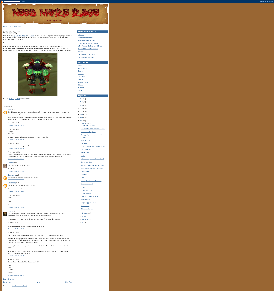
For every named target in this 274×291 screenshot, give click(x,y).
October (84, 216)
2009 (81, 114)
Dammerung (12, 175)
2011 (81, 108)
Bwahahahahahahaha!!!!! (85, 37)
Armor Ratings (85, 199)
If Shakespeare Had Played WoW (88, 43)
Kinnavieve (81, 76)
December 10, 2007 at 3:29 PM (16, 191)
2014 (81, 102)
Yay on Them (85, 206)
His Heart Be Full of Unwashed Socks (93, 129)
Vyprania (80, 90)
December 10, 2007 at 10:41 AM (16, 125)
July (83, 222)
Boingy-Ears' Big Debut (88, 132)
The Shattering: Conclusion (86, 54)
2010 (81, 111)
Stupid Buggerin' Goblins (88, 203)
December (85, 123)
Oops (82, 178)
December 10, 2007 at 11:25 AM (16, 139)
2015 (81, 99)
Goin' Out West (86, 140)
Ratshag (10, 211)
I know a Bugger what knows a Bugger (93, 146)
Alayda (80, 65)
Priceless (80, 51)
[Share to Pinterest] (29, 98)
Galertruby (81, 74)
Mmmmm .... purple (87, 184)
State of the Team (15, 26)
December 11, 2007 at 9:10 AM (16, 228)
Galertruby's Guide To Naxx (86, 40)
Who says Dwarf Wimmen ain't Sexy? (92, 165)
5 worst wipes (85, 171)
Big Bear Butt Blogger (20, 36)
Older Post (68, 282)
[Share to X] (25, 98)
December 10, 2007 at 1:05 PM (16, 171)
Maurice (80, 79)
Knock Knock (85, 153)
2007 (81, 121)
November (85, 213)
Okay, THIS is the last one (89, 196)
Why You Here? (86, 149)
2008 (81, 117)
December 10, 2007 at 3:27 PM (16, 179)
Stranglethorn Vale (86, 190)
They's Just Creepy (87, 162)
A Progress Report (86, 209)
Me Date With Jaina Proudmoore (88, 49)
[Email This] (21, 98)
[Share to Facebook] (27, 98)
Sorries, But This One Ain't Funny (91, 181)
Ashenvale (81, 35)
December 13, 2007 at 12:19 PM (16, 275)
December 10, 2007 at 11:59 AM (16, 148)
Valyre (10, 109)
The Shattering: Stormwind (86, 57)
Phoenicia (81, 88)
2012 (81, 105)
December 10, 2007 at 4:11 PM (16, 207)
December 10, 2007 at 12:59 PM (16, 159)
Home (5, 26)
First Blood (84, 143)
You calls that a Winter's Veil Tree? (92, 168)
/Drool (83, 187)
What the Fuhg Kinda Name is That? (92, 159)
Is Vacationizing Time (88, 125)
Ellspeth (80, 71)
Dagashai (11, 162)
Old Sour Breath (83, 82)
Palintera (80, 85)
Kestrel (32, 36)
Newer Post (6, 282)
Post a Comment (8, 279)
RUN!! (83, 156)
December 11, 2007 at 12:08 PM (16, 255)
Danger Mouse (82, 68)
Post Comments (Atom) (19, 286)
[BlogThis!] (23, 98)
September (85, 219)
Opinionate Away (86, 193)
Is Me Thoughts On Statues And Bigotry (90, 46)
